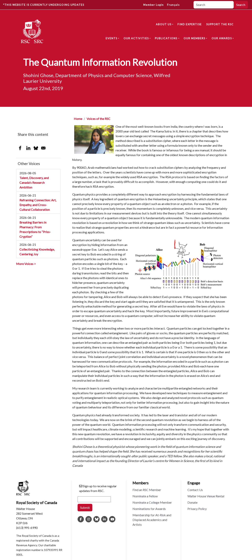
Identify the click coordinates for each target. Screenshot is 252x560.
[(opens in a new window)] (81, 519)
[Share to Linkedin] (28, 148)
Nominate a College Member (152, 502)
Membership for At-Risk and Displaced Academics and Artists (151, 519)
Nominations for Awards (149, 509)
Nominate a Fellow (145, 496)
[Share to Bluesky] (35, 148)
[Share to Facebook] (20, 148)
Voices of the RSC (98, 118)
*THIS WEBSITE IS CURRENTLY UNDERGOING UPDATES (43, 4)
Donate (192, 502)
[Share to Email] (43, 148)
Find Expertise (190, 24)
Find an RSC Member (146, 490)
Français (173, 4)
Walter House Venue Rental (205, 496)
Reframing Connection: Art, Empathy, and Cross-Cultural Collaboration (37, 204)
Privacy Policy (197, 509)
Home (78, 118)
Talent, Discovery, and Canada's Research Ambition (34, 182)
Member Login (153, 4)
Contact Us (195, 490)
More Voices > (26, 264)
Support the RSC (220, 24)
